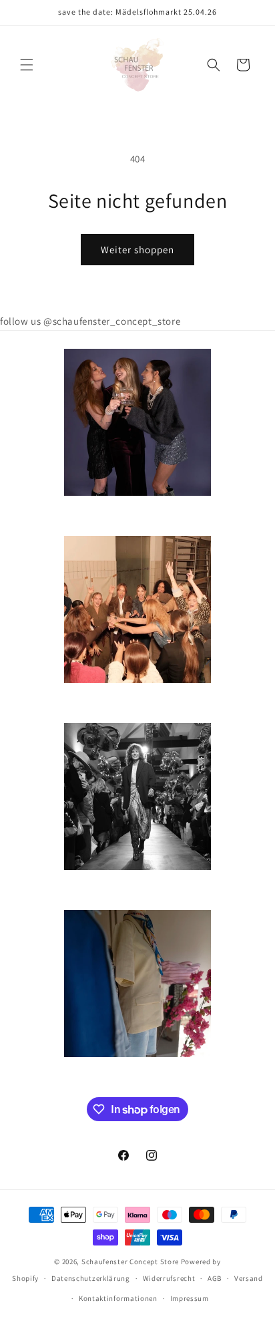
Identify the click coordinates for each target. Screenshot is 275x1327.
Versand (248, 1278)
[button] (26, 65)
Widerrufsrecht (169, 1278)
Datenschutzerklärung (90, 1278)
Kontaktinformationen (118, 1298)
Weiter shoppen (137, 249)
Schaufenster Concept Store (130, 1261)
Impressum (189, 1298)
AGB (215, 1278)
